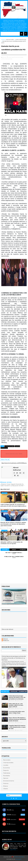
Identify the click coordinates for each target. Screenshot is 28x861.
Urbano (5, 788)
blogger (5, 549)
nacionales (6, 760)
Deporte (6, 770)
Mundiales (6, 775)
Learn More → (14, 849)
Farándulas (6, 773)
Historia (5, 783)
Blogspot (18, 859)
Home (3, 39)
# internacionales (9, 446)
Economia (6, 767)
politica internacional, (6, 58)
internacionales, (19, 57)
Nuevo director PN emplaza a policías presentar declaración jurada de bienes (17, 719)
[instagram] (16, 798)
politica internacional (20, 39)
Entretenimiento (8, 781)
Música (5, 786)
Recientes (5, 691)
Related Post (5, 489)
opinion (5, 778)
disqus (14, 549)
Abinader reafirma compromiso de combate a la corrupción (11, 542)
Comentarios (23, 692)
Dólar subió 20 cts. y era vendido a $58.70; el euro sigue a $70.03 (16, 705)
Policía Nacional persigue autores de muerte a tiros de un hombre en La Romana (14, 658)
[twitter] (14, 798)
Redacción (6, 640)
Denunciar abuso (7, 629)
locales (5, 765)
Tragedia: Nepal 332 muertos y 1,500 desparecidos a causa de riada (17, 727)
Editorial (5, 639)
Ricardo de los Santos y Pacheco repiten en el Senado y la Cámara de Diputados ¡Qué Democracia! (13, 524)
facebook (23, 549)
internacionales (10, 39)
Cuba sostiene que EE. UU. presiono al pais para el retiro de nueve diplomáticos (13, 505)
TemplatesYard (19, 856)
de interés (4, 493)
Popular (14, 691)
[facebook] (11, 798)
